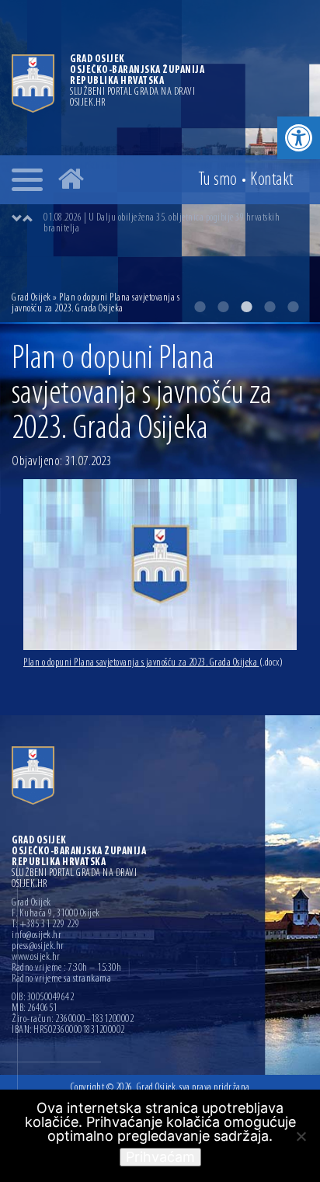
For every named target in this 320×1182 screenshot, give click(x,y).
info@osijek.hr (36, 935)
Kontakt (272, 180)
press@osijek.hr (38, 946)
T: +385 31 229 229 (45, 925)
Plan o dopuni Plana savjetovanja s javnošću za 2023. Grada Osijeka (153, 663)
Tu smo (218, 180)
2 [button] (223, 307)
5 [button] (293, 307)
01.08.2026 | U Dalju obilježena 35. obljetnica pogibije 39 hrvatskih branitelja (161, 223)
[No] (300, 1136)
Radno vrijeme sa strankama (61, 979)
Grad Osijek (32, 298)
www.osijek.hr (36, 957)
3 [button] (246, 307)
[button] (298, 137)
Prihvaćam (160, 1157)
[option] (175, 223)
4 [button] (269, 307)
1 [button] (199, 307)
